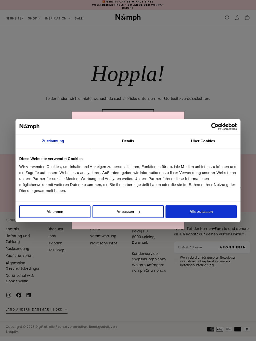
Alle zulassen (201, 211)
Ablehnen (54, 211)
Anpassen (125, 211)
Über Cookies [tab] (203, 141)
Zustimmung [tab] (53, 141)
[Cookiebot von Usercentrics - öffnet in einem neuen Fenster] (215, 126)
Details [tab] (128, 141)
